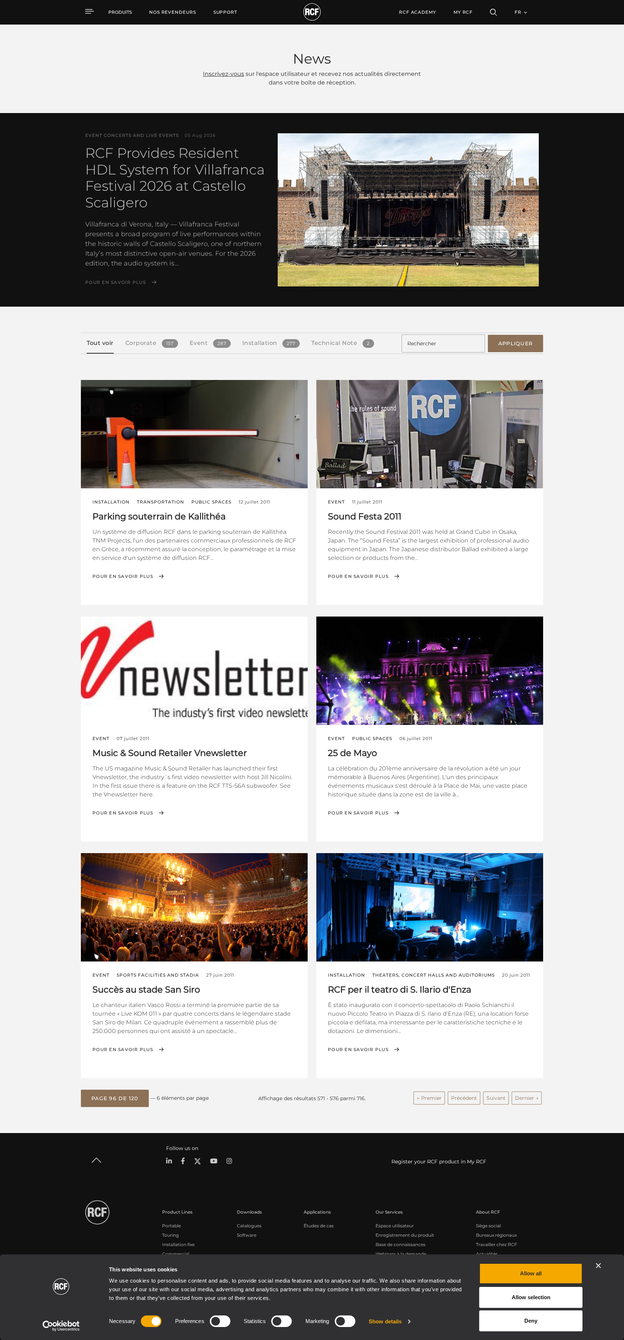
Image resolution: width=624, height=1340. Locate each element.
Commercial (175, 1254)
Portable (171, 1225)
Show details (385, 1321)
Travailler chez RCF (496, 1244)
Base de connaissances (400, 1244)
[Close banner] (598, 1265)
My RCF (463, 12)
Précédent (464, 1098)
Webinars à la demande (401, 1254)
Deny (530, 1321)
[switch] (220, 1321)
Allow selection (531, 1297)
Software (246, 1235)
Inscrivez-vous (223, 73)
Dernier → (526, 1098)
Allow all (531, 1273)
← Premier (429, 1098)
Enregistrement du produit (405, 1235)
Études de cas (319, 1225)
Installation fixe (178, 1244)
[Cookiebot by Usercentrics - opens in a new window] (61, 1325)
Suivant (496, 1098)
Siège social (488, 1225)
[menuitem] (172, 12)
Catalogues (249, 1225)
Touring (170, 1235)
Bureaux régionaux (496, 1235)
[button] (115, 1098)
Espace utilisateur (395, 1225)
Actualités (487, 1254)
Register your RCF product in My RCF (438, 1161)
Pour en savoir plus (115, 282)
